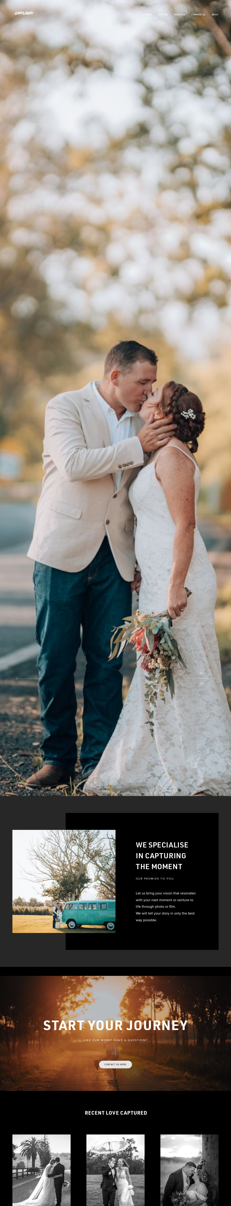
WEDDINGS (179, 15)
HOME (149, 15)
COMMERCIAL (198, 15)
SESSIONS (163, 15)
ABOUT (215, 15)
